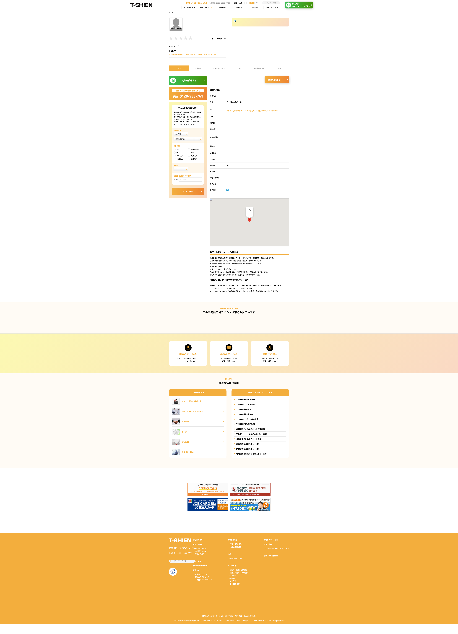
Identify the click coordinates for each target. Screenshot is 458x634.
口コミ (239, 68)
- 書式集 (232, 578)
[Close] (250, 210)
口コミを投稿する (274, 80)
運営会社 (245, 620)
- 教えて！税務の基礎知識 (238, 570)
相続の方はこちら (271, 7)
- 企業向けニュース (200, 574)
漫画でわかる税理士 (271, 555)
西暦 (176, 179)
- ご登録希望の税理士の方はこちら (277, 548)
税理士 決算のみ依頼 (200, 565)
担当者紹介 (199, 68)
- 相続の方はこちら (235, 558)
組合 (192, 152)
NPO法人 (180, 155)
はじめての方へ (189, 7)
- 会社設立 (232, 581)
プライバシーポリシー (232, 620)
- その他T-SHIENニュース (203, 580)
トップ (171, 12)
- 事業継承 (232, 575)
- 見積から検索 (199, 554)
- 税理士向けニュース (201, 577)
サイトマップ (218, 620)
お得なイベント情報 (271, 540)
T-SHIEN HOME (178, 620)
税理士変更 (197, 561)
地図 (279, 68)
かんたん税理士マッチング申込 (298, 5)
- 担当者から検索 (200, 548)
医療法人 (194, 159)
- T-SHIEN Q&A (234, 584)
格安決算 (239, 7)
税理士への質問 (259, 68)
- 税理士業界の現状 (235, 544)
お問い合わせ (207, 620)
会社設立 (255, 7)
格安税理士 (222, 7)
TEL (173, 50)
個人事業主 (195, 149)
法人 (178, 149)
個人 (178, 152)
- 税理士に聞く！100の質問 (238, 572)
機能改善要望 (190, 620)
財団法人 (180, 159)
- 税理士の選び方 (235, 547)
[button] (249, 220)
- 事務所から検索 (200, 551)
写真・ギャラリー (219, 68)
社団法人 (194, 155)
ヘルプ (198, 620)
